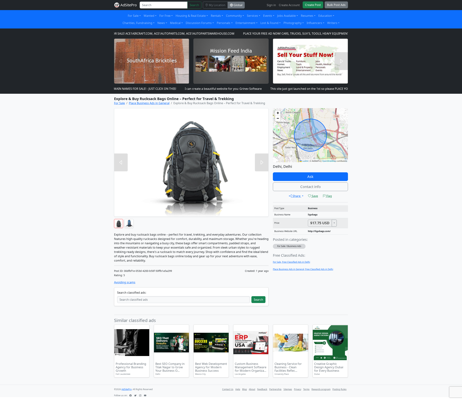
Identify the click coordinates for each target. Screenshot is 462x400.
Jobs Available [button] (286, 16)
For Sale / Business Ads (289, 246)
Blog (244, 389)
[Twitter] (135, 395)
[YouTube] (145, 395)
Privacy (297, 389)
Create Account (289, 5)
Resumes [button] (307, 16)
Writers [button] (332, 23)
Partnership (275, 389)
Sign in (271, 5)
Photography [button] (293, 23)
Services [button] (252, 16)
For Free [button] (165, 16)
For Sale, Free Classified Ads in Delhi (291, 262)
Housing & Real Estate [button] (191, 16)
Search (194, 5)
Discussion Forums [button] (199, 23)
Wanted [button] (149, 16)
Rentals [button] (216, 16)
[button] (277, 113)
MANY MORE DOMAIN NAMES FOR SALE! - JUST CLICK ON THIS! (118, 89)
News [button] (161, 23)
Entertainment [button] (245, 23)
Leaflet (305, 160)
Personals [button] (223, 23)
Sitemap (288, 389)
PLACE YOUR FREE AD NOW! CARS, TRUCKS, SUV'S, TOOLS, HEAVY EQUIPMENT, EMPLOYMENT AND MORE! (299, 34)
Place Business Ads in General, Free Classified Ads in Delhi (303, 269)
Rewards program (320, 389)
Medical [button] (175, 23)
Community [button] (234, 16)
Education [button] (325, 16)
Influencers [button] (314, 23)
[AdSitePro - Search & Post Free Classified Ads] (116, 5)
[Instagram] (140, 395)
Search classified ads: (131, 293)
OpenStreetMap (329, 160)
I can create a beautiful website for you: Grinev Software (207, 89)
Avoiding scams (124, 282)
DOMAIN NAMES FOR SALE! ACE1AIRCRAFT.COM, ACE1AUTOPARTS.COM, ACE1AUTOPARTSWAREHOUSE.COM (145, 34)
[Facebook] (130, 395)
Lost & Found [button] (269, 23)
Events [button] (267, 16)
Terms (306, 389)
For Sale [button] (133, 16)
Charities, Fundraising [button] (137, 23)
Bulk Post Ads (336, 5)
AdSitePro (128, 5)
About (252, 389)
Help (237, 389)
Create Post (313, 5)
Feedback (262, 389)
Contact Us (227, 389)
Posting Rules (339, 389)
